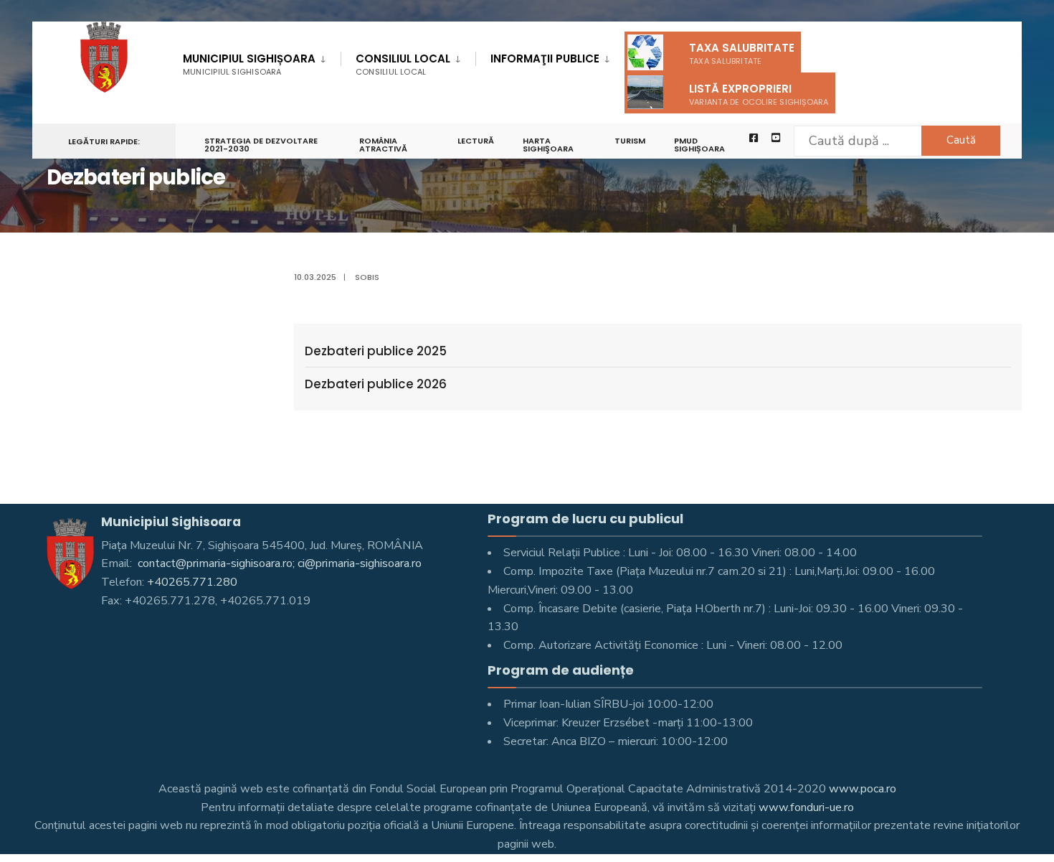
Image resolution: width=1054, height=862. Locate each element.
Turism (629, 140)
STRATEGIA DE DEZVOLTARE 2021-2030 (261, 144)
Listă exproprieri (759, 94)
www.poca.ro (862, 789)
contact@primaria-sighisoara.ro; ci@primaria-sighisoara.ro (278, 563)
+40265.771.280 (192, 582)
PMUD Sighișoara (699, 144)
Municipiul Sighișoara (249, 64)
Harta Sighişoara (548, 144)
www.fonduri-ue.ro (806, 807)
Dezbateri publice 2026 (376, 384)
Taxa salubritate (741, 53)
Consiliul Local (403, 64)
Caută (961, 140)
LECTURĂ (475, 140)
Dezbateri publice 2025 (376, 351)
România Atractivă (383, 144)
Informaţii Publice (544, 58)
